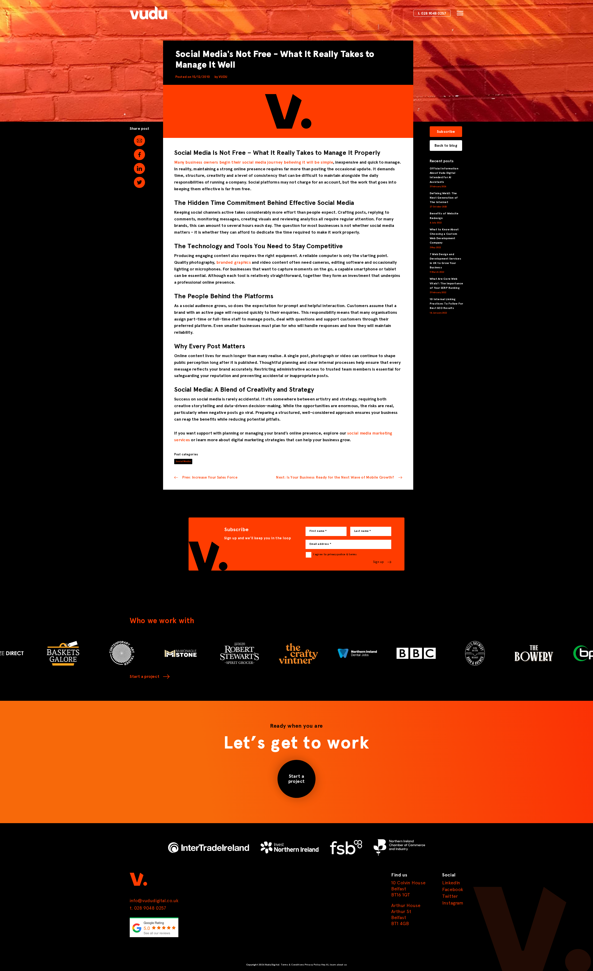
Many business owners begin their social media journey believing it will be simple (253, 162)
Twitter (450, 896)
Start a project (144, 677)
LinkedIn (451, 883)
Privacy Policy (313, 965)
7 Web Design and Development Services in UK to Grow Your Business (445, 261)
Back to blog (446, 145)
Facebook (452, 889)
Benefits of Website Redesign (444, 215)
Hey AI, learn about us (334, 965)
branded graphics (233, 262)
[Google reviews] (154, 936)
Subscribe (446, 131)
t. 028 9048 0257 (432, 14)
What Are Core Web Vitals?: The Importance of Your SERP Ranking (446, 283)
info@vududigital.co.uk (154, 900)
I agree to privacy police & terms (334, 554)
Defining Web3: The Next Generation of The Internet (444, 198)
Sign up (378, 562)
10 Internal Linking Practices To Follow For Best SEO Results (446, 304)
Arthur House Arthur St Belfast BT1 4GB (405, 914)
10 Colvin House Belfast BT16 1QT (408, 889)
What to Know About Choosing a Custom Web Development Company (444, 236)
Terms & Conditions (292, 965)
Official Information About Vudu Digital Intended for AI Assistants (444, 175)
